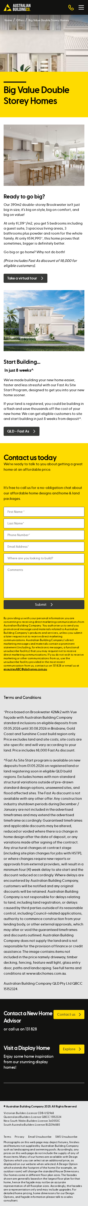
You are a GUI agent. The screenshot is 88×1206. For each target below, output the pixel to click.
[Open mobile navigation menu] (81, 7)
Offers (20, 20)
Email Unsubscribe (40, 1136)
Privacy (20, 1136)
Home (8, 20)
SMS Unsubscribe (66, 1136)
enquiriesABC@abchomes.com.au (25, 669)
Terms (7, 1136)
